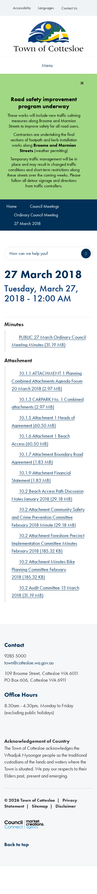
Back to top (16, 844)
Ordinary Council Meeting (36, 215)
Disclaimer (66, 806)
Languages (46, 8)
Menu (47, 65)
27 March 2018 (27, 223)
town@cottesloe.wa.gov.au (29, 663)
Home (11, 206)
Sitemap (40, 806)
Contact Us (69, 8)
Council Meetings (44, 206)
